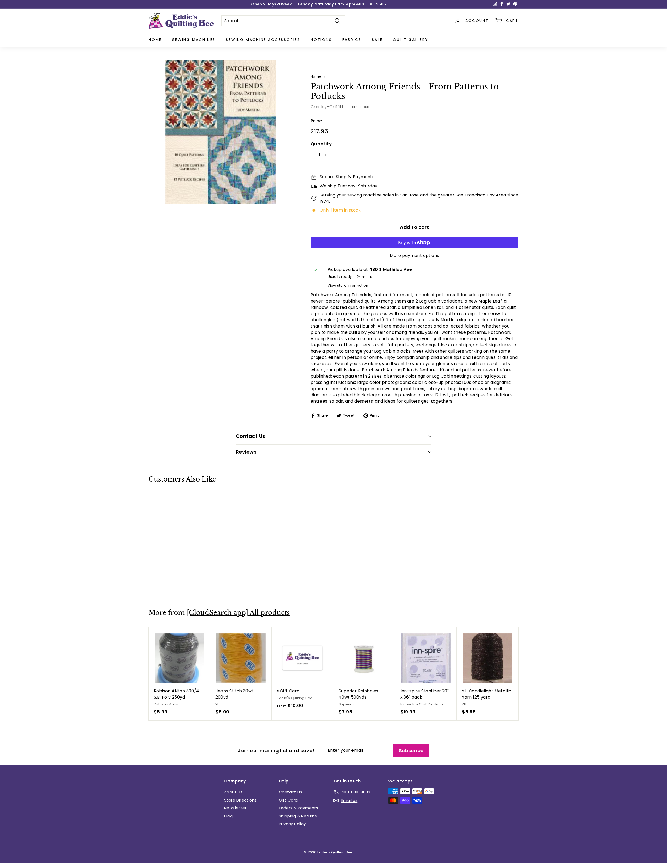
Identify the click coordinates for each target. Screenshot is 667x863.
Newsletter (235, 808)
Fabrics (352, 39)
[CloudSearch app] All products (238, 613)
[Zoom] (221, 132)
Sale (377, 39)
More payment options (414, 255)
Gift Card (288, 800)
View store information (348, 285)
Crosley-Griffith (327, 107)
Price (316, 121)
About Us (233, 792)
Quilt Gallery (410, 39)
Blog (228, 816)
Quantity (321, 144)
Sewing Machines (193, 39)
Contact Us (290, 792)
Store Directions (240, 800)
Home (155, 39)
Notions (321, 39)
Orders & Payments (298, 808)
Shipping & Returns (298, 816)
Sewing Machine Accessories (263, 39)
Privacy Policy (292, 824)
